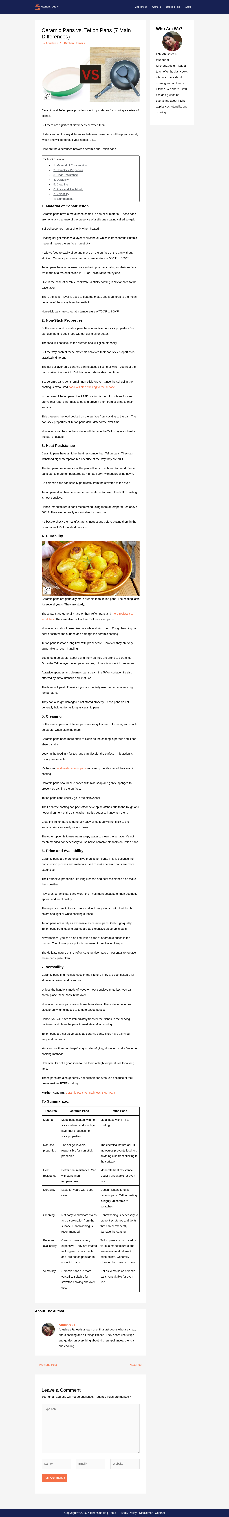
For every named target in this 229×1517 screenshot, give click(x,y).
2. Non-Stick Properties (68, 170)
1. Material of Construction (70, 165)
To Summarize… (64, 198)
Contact (160, 1512)
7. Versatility (61, 194)
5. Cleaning (60, 184)
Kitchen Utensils (74, 43)
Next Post (138, 1364)
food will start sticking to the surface (92, 387)
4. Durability (61, 179)
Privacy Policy (127, 1512)
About (112, 1512)
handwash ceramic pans (71, 768)
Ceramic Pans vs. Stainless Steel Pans (90, 1092)
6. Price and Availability (68, 189)
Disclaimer (146, 1512)
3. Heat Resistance (65, 175)
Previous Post (46, 1364)
